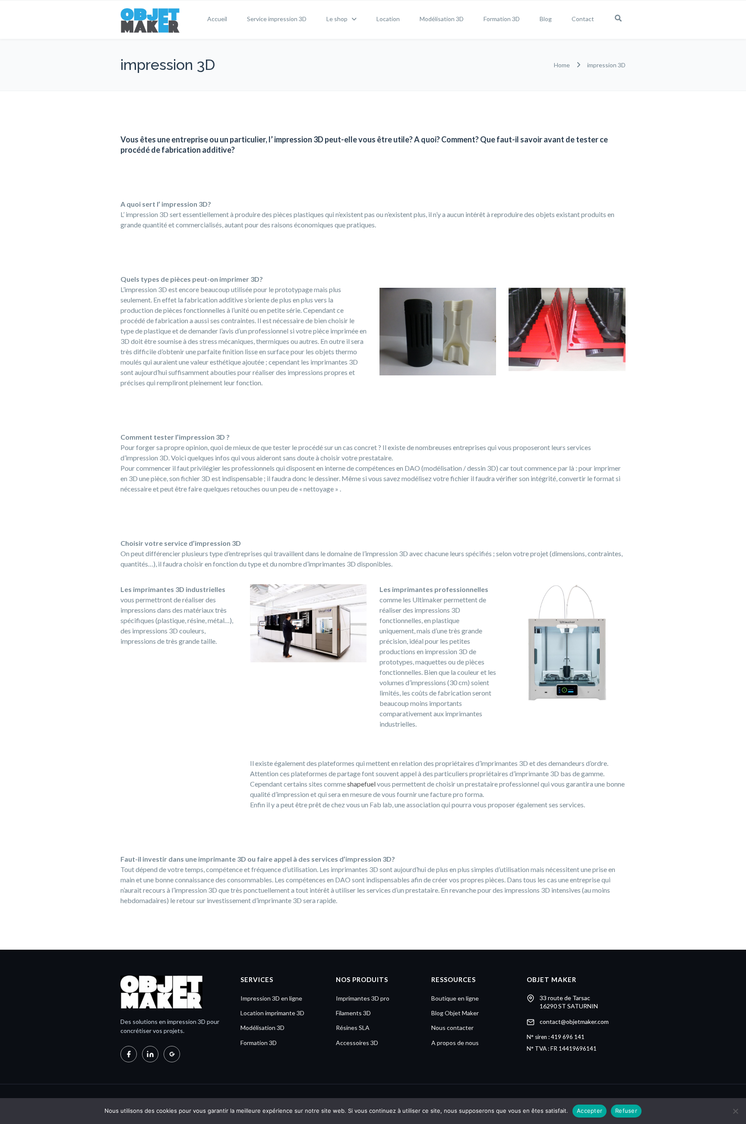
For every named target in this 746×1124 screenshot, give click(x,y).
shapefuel (361, 784)
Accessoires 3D (357, 1042)
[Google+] (172, 1054)
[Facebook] (128, 1054)
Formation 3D (502, 18)
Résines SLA (353, 1027)
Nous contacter (452, 1027)
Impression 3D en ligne (271, 998)
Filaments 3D (353, 1013)
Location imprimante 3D (272, 1013)
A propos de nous (455, 1042)
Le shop (337, 18)
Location (388, 18)
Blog (546, 18)
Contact (583, 18)
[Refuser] (735, 1111)
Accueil (217, 18)
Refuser (626, 1110)
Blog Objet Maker (455, 1013)
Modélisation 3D (442, 18)
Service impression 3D (277, 18)
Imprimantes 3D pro (362, 998)
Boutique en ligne (455, 998)
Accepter (589, 1110)
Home (562, 65)
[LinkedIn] (150, 1054)
